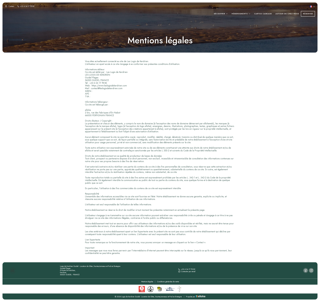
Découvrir (220, 14)
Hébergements (240, 14)
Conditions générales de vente (168, 281)
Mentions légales (147, 281)
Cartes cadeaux (263, 14)
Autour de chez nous (287, 14)
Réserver (308, 14)
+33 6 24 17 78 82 (188, 269)
